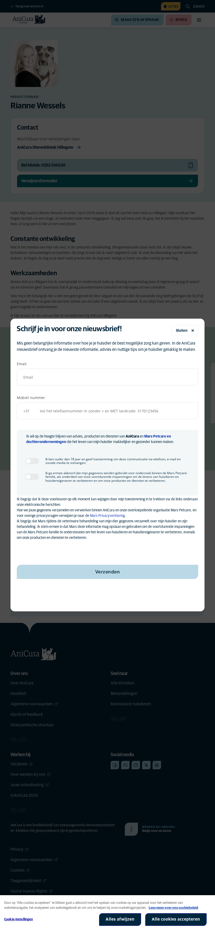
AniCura (132, 436)
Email (21, 363)
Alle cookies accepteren (176, 919)
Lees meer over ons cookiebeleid (173, 908)
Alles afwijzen (120, 919)
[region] (107, 912)
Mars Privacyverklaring (107, 516)
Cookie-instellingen (18, 919)
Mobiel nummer (31, 397)
